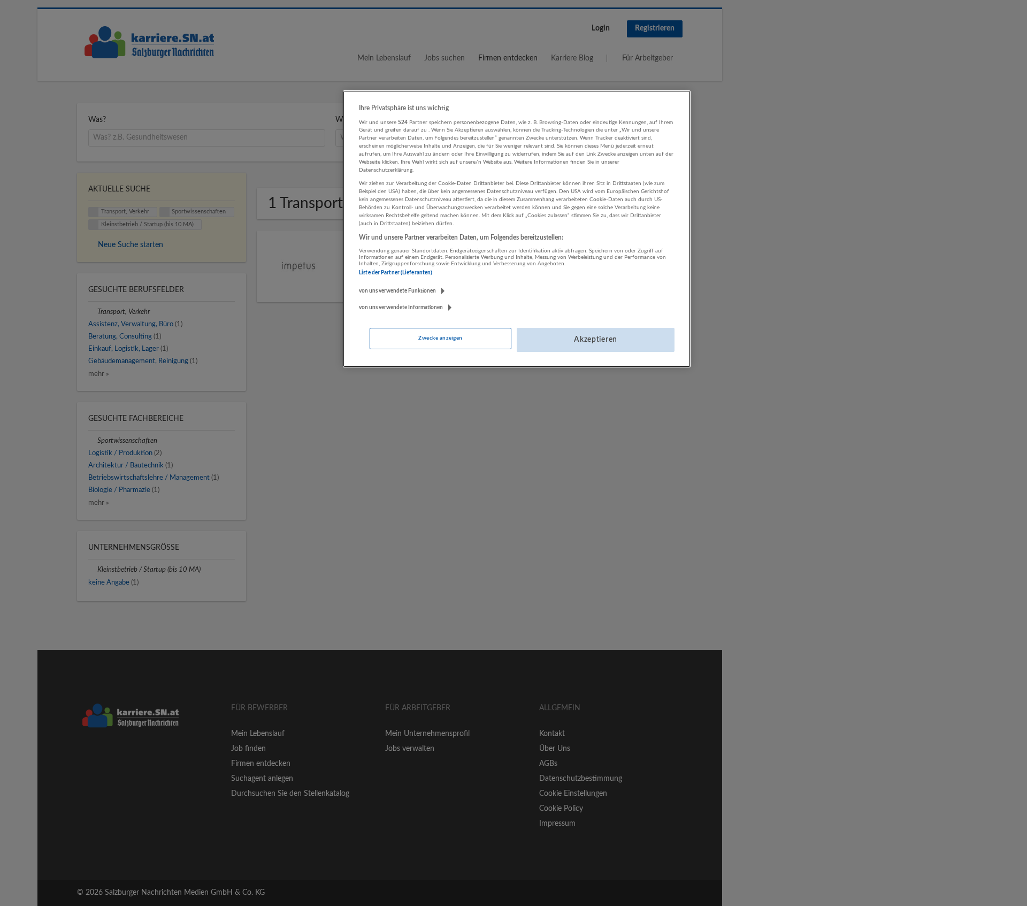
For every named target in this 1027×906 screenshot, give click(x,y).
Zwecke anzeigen (440, 338)
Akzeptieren (595, 339)
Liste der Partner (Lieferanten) (395, 272)
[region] (517, 228)
